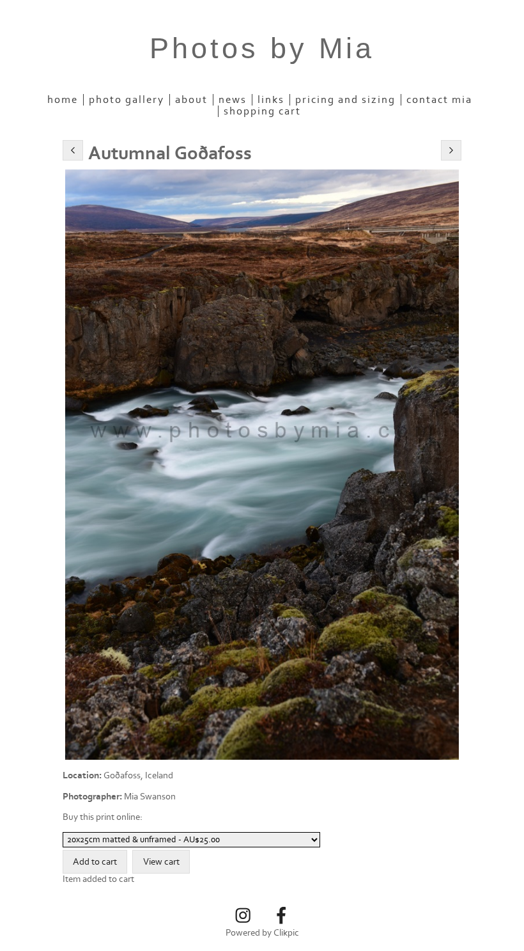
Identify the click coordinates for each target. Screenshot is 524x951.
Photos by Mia (262, 48)
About (191, 100)
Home (62, 100)
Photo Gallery (126, 100)
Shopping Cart (262, 111)
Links (271, 100)
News (233, 100)
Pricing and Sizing (345, 100)
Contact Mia (439, 100)
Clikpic (286, 932)
